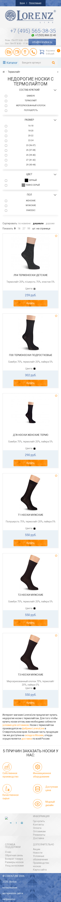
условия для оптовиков (16, 725)
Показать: (8, 228)
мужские (31, 205)
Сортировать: (10, 223)
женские (31, 200)
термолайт (31, 100)
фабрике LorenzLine (33, 728)
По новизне (24, 223)
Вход (22, 3)
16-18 (30, 126)
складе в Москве (34, 735)
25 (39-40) (31, 155)
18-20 (30, 130)
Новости (37, 852)
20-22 (30, 135)
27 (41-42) (31, 160)
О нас (8, 852)
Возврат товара (14, 858)
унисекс (30, 210)
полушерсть (31, 110)
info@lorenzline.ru (42, 42)
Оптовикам (39, 831)
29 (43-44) (31, 165)
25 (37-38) (31, 150)
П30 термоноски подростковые (30, 355)
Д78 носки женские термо (30, 434)
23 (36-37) (31, 145)
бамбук (31, 96)
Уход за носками (14, 865)
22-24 (30, 140)
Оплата (37, 828)
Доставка (38, 838)
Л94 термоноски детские (31, 275)
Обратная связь (14, 855)
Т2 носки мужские (30, 594)
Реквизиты (39, 834)
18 (19, 228)
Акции (36, 849)
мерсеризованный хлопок (31, 105)
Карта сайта (40, 869)
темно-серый (32, 185)
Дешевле (38, 223)
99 (28, 228)
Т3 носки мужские (30, 674)
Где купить (39, 821)
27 (24, 228)
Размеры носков (14, 862)
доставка (27, 738)
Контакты (38, 824)
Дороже (50, 223)
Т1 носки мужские (30, 514)
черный (32, 180)
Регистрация (35, 3)
